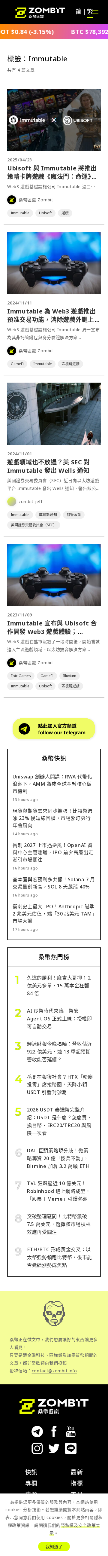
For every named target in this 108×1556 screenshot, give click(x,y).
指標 (76, 1483)
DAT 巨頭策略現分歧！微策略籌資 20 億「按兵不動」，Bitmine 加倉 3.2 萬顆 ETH (58, 1158)
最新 (76, 1472)
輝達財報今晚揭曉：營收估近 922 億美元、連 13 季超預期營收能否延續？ (59, 1052)
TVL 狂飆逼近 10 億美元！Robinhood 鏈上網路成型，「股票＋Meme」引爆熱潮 (59, 1191)
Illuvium (69, 675)
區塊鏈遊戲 (71, 363)
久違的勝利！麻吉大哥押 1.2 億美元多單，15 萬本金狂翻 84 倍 (59, 985)
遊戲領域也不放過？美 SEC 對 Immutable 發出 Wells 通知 (48, 466)
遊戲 (65, 213)
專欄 (31, 1483)
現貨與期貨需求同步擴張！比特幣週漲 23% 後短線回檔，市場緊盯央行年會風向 (53, 818)
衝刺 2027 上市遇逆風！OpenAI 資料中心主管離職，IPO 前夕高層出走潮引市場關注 (53, 852)
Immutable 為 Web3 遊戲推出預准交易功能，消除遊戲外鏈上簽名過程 (53, 319)
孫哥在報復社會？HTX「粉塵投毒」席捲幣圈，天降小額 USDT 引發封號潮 (60, 1085)
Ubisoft (45, 213)
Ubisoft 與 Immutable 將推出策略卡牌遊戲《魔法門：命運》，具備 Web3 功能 (52, 176)
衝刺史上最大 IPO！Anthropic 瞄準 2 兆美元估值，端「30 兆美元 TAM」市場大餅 (53, 913)
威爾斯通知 (48, 514)
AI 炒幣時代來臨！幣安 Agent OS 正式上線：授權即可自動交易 (59, 1018)
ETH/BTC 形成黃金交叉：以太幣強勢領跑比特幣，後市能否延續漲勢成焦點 (59, 1257)
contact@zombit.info (54, 1371)
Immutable (20, 213)
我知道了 (54, 1546)
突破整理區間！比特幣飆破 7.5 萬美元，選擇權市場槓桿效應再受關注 (59, 1224)
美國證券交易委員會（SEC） (34, 524)
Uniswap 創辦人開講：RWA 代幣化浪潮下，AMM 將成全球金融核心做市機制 (52, 783)
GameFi (17, 363)
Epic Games (21, 675)
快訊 (31, 1472)
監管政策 (74, 514)
